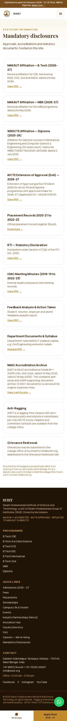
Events (7, 612)
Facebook (9, 682)
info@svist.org (11, 670)
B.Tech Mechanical (14, 556)
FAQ (5, 632)
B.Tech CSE (9, 536)
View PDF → (14, 86)
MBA (5, 566)
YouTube (42, 682)
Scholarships (10, 602)
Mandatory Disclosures (16, 642)
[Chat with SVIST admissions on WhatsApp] (59, 702)
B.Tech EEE (9, 551)
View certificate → (19, 392)
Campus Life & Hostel (15, 607)
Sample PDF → (16, 349)
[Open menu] (60, 13)
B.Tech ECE (9, 546)
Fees (6, 592)
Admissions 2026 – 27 (16, 587)
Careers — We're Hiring (16, 637)
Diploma (8, 571)
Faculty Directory (13, 627)
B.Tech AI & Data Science (17, 541)
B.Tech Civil (9, 561)
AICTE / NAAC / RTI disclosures (39, 702)
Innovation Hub (12, 622)
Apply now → (38, 5)
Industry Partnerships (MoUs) (20, 617)
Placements (10, 597)
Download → (15, 229)
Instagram (28, 682)
